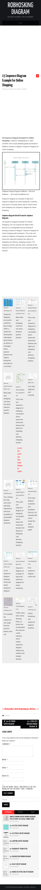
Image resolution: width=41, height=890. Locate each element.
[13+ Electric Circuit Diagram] (5, 827)
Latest (20, 812)
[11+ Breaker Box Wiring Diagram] (5, 857)
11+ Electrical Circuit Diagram (20, 833)
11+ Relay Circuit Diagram (18, 864)
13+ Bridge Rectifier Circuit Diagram (21, 872)
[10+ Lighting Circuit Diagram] (5, 842)
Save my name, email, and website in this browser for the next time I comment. (19, 788)
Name (5, 760)
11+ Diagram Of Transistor (18, 849)
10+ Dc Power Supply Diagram (9, 722)
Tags (33, 812)
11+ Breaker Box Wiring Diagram (20, 856)
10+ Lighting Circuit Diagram (19, 841)
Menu (20, 23)
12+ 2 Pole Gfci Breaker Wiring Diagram (32, 724)
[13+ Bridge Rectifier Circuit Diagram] (5, 873)
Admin (25, 89)
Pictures (7, 715)
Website (5, 776)
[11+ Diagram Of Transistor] (5, 850)
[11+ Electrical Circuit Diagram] (5, 834)
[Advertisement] (20, 50)
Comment (6, 744)
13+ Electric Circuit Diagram (19, 826)
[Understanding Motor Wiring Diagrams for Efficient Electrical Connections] (5, 818)
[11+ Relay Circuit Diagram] (5, 865)
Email (5, 768)
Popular (8, 812)
